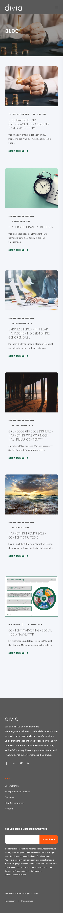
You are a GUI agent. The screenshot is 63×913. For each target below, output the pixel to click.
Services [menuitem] (9, 797)
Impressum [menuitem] (10, 901)
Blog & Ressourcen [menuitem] (14, 802)
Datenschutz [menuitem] (27, 901)
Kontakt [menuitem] (9, 808)
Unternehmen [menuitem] (12, 785)
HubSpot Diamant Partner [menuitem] (17, 791)
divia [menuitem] (7, 778)
